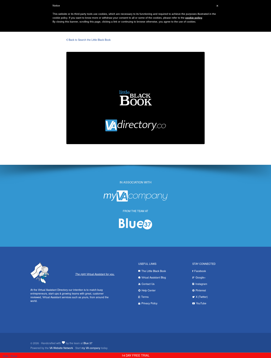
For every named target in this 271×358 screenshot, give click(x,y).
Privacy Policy (149, 303)
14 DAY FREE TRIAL (136, 355)
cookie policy (193, 17)
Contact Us (148, 284)
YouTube (201, 303)
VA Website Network (61, 348)
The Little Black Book (153, 271)
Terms (145, 297)
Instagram (201, 284)
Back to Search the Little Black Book (90, 40)
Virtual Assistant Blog (153, 277)
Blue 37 (88, 343)
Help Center (149, 290)
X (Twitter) (202, 297)
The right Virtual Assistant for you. (95, 274)
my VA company (90, 348)
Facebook (200, 271)
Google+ (201, 277)
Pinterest (201, 290)
